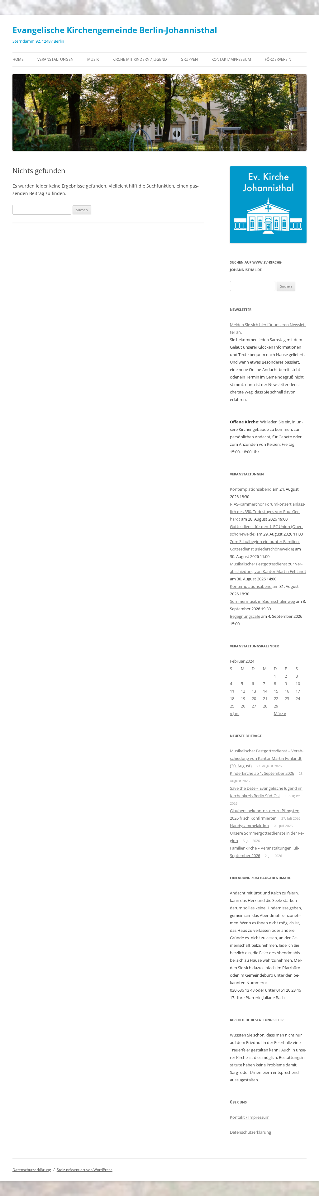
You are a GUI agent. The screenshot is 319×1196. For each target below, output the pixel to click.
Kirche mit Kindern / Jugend (139, 59)
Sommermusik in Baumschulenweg (262, 601)
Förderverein (278, 59)
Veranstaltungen (55, 59)
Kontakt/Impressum (231, 59)
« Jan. (234, 713)
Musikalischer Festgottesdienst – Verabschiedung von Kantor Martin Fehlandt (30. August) (266, 758)
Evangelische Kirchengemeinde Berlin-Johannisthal (114, 30)
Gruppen (189, 59)
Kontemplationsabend (251, 489)
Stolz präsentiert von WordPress (84, 1169)
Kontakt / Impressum (249, 1117)
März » (280, 713)
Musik (93, 59)
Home (18, 59)
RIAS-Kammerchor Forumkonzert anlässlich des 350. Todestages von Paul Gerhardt (267, 511)
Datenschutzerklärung (250, 1132)
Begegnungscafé (245, 616)
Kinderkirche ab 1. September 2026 (262, 773)
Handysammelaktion (249, 825)
